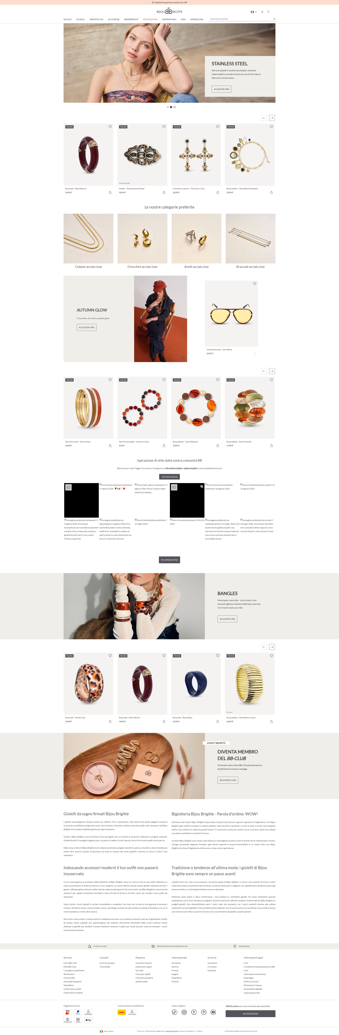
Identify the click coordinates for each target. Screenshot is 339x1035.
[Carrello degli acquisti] (275, 12)
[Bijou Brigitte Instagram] (184, 1012)
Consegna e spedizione (74, 970)
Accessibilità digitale (253, 989)
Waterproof (131, 19)
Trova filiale (105, 966)
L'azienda (212, 970)
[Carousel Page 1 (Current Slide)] (168, 107)
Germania (176, 963)
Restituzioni (69, 974)
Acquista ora (79, 92)
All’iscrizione (250, 1013)
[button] (262, 12)
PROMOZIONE (150, 19)
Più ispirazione (169, 560)
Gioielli (80, 19)
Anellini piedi (142, 981)
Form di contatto (107, 963)
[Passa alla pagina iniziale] (169, 10)
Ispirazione (196, 19)
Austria (175, 966)
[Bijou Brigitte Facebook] (194, 1012)
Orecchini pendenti (144, 977)
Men (183, 19)
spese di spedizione (172, 1031)
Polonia (175, 981)
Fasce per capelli (143, 974)
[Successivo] (272, 118)
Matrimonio (169, 19)
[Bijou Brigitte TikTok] (175, 1012)
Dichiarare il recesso (253, 985)
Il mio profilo (69, 977)
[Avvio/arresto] (267, 93)
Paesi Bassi (177, 977)
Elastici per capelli (144, 966)
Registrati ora (228, 780)
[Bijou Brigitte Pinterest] (204, 1012)
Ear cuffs (139, 970)
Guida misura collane (73, 992)
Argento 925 (96, 19)
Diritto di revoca (251, 981)
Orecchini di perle (144, 963)
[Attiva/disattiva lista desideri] (110, 127)
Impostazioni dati (252, 993)
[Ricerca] (274, 19)
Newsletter (69, 985)
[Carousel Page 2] (171, 107)
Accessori (113, 19)
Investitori (212, 963)
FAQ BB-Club (70, 966)
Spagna (175, 974)
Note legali (248, 977)
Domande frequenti (72, 981)
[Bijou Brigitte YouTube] (213, 1012)
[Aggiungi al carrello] (110, 192)
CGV (246, 963)
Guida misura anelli (72, 989)
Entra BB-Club (70, 963)
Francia (175, 970)
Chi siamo (212, 966)
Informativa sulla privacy (255, 974)
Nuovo (68, 19)
